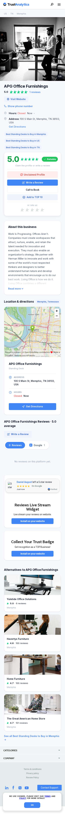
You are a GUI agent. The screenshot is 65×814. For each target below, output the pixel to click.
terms (47, 796)
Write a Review (34, 182)
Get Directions (17, 126)
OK (32, 805)
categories (10, 750)
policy (22, 798)
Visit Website (18, 99)
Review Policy (32, 777)
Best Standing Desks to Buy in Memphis (26, 134)
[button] (32, 113)
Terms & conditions (33, 769)
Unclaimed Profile (34, 174)
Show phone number (20, 106)
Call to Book (32, 189)
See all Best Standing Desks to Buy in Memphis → (31, 738)
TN (11, 13)
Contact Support (49, 787)
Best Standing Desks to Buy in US (23, 140)
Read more (14, 288)
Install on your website (32, 521)
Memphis (21, 13)
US (5, 13)
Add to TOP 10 (34, 197)
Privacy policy (32, 773)
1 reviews (35, 92)
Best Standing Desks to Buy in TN (23, 147)
